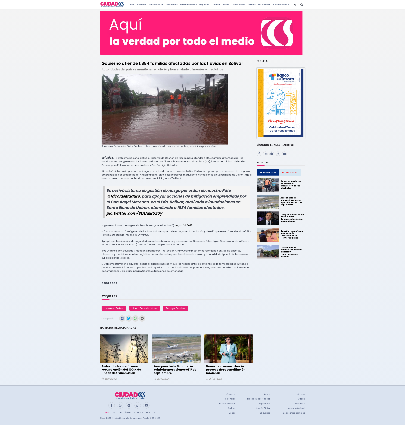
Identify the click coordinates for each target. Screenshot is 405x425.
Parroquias (154, 4)
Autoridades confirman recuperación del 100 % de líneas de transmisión (121, 369)
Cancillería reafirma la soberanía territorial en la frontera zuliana (291, 234)
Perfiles (251, 4)
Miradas (301, 394)
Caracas (141, 4)
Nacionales (172, 4)
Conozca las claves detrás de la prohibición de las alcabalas (290, 184)
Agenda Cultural (296, 408)
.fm (120, 412)
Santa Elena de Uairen (145, 308)
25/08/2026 (111, 378)
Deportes (204, 4)
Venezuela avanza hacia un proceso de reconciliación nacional (227, 369)
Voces (225, 4)
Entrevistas (264, 4)
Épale (128, 412)
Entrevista (300, 403)
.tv (113, 412)
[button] (281, 103)
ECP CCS (151, 412)
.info (107, 412)
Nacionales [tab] (291, 172)
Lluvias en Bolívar (114, 308)
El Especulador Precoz (258, 398)
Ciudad (301, 398)
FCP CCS (138, 412)
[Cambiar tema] (295, 4)
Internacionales (188, 4)
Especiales (264, 403)
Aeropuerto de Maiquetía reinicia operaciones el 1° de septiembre (175, 369)
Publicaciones (279, 4)
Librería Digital (263, 408)
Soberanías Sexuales (294, 412)
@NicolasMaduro (123, 196)
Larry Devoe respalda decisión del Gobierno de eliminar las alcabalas (292, 218)
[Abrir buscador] (301, 4)
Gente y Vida (238, 4)
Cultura (216, 4)
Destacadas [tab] (269, 172)
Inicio (131, 4)
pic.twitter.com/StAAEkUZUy (134, 213)
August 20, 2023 (183, 225)
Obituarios (264, 412)
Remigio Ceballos (175, 308)
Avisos (267, 394)
